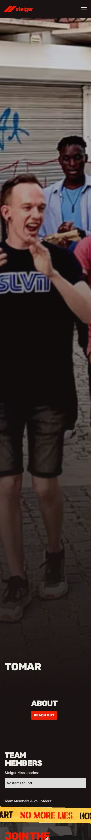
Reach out (44, 715)
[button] (83, 9)
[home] (24, 9)
